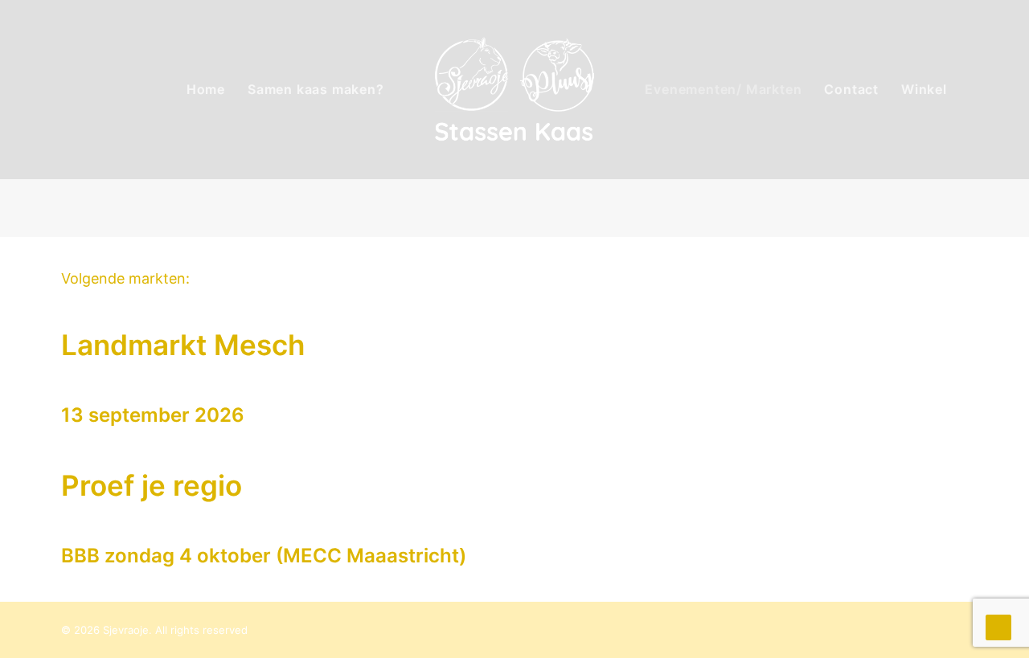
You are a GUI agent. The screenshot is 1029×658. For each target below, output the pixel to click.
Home (206, 89)
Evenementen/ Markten (723, 89)
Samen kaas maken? (316, 89)
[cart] (994, 89)
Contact (851, 89)
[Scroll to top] (998, 626)
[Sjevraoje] (514, 89)
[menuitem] (205, 89)
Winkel (924, 89)
